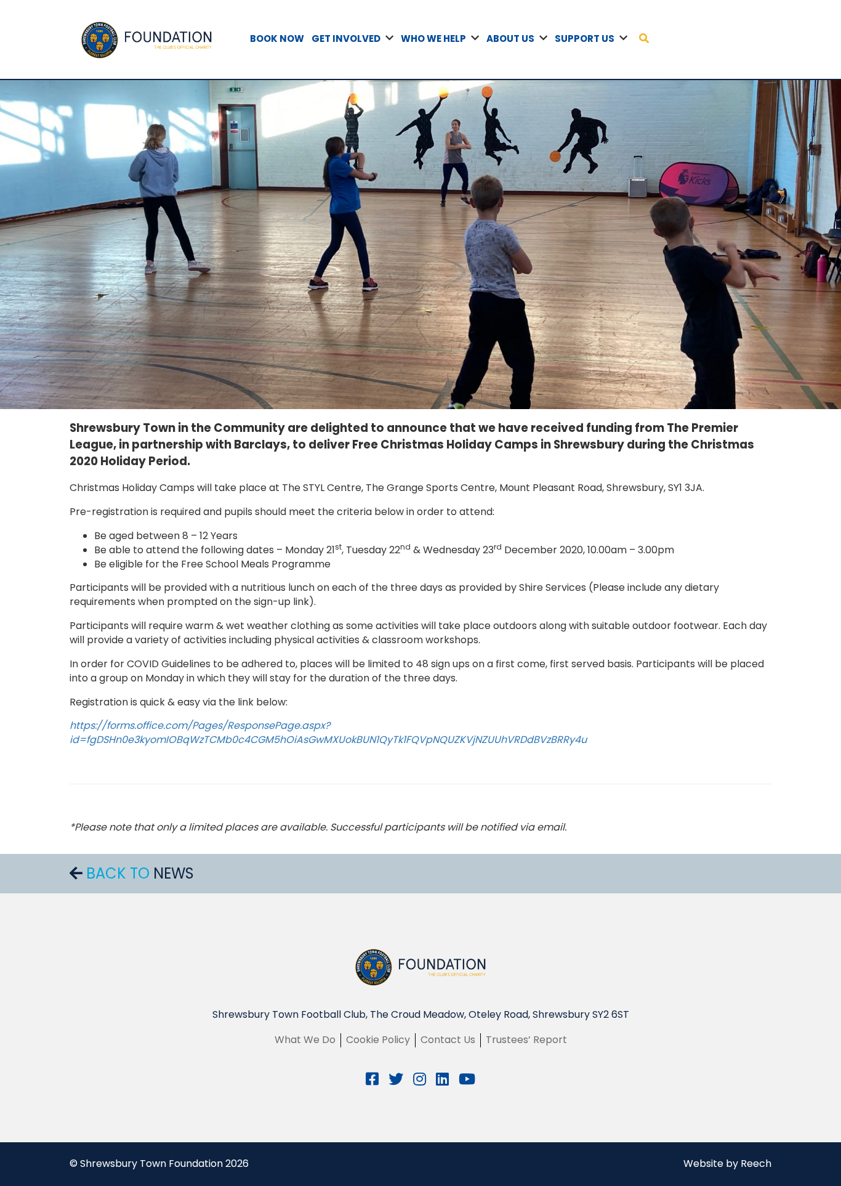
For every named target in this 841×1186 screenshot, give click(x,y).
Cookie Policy (378, 1040)
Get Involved (346, 38)
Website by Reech (727, 1163)
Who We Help (433, 38)
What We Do (305, 1040)
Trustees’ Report (526, 1040)
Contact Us (447, 1040)
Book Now (277, 38)
